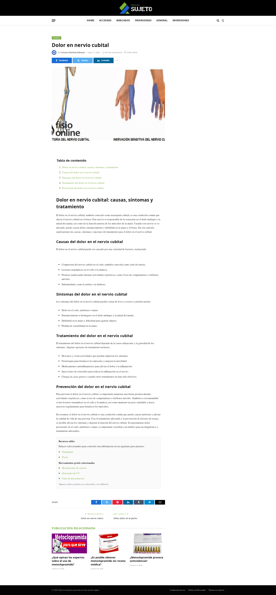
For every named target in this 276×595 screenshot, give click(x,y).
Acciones (105, 20)
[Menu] (53, 20)
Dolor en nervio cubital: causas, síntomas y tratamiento (90, 167)
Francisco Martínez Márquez (73, 52)
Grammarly (67, 451)
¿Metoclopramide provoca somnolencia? (146, 559)
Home (90, 20)
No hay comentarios (113, 52)
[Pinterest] (42, 177)
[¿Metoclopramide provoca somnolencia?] (147, 543)
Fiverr (65, 457)
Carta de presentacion (73, 478)
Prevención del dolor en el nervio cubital (82, 188)
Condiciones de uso (177, 590)
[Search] (218, 20)
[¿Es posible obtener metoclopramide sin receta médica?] (108, 543)
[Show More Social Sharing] (117, 60)
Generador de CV (71, 473)
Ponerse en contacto (216, 590)
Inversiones (143, 20)
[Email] (42, 184)
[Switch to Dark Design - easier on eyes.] (222, 20)
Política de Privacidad (197, 590)
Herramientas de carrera (74, 468)
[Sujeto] (138, 8)
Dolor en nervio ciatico (92, 518)
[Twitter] (42, 162)
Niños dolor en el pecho (125, 518)
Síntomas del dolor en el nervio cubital (81, 177)
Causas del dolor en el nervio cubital (80, 172)
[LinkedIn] (42, 169)
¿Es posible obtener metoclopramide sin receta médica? (108, 561)
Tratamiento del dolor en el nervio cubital (83, 182)
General (162, 20)
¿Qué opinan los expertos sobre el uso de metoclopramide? (68, 561)
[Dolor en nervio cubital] (108, 104)
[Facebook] (42, 155)
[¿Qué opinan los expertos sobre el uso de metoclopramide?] (69, 543)
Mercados (123, 20)
